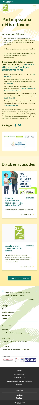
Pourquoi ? (6, 306)
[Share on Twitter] (19, 125)
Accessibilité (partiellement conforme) (19, 381)
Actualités (6, 315)
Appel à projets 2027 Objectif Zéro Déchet (14, 248)
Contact (5, 318)
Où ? (4, 309)
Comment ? (6, 326)
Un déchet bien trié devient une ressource (16, 349)
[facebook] (19, 395)
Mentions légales (19, 377)
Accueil (19, 370)
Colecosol (23, 88)
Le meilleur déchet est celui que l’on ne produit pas (19, 333)
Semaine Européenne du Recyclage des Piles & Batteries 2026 (14, 201)
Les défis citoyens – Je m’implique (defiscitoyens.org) (18, 67)
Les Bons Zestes (8, 312)
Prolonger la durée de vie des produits (14, 341)
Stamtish (12, 98)
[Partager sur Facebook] (15, 125)
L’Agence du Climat (11, 105)
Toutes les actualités (19, 278)
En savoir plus (25, 215)
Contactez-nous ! (19, 374)
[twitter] (19, 398)
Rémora (10, 83)
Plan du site (19, 384)
